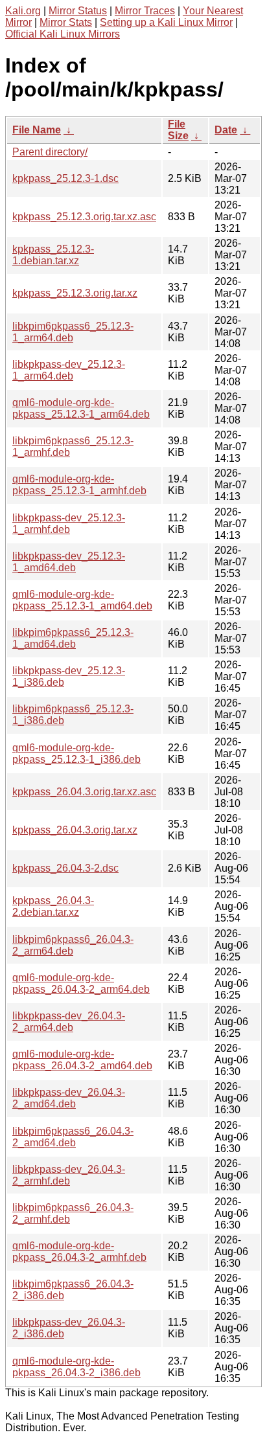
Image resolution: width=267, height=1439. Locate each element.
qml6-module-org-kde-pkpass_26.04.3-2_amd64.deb (82, 1059)
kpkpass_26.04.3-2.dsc (65, 868)
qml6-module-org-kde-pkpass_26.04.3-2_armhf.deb (79, 1251)
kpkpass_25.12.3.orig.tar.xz (74, 293)
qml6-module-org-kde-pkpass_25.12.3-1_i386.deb (76, 753)
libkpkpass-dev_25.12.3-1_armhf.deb (68, 523)
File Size (178, 130)
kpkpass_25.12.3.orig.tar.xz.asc (84, 216)
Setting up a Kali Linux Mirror (166, 22)
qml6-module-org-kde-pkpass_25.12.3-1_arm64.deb (81, 408)
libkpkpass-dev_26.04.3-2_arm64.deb (68, 1021)
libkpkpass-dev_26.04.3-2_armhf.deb (68, 1175)
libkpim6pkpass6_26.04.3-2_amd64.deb (73, 1137)
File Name (36, 129)
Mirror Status (78, 10)
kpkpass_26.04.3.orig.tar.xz (74, 829)
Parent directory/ (49, 151)
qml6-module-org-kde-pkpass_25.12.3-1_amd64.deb (82, 600)
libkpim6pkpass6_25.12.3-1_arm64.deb (73, 332)
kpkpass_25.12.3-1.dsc (65, 178)
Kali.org (23, 10)
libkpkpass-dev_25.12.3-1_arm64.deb (68, 370)
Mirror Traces (145, 10)
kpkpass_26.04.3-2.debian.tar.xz (53, 906)
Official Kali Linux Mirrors (62, 34)
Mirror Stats (66, 22)
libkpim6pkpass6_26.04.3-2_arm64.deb (73, 945)
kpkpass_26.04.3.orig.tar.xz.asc (84, 791)
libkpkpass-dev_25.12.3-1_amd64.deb (68, 561)
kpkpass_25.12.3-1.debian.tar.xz (53, 255)
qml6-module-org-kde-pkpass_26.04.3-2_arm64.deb (81, 983)
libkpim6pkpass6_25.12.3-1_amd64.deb (73, 638)
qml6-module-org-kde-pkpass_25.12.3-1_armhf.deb (79, 484)
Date (226, 129)
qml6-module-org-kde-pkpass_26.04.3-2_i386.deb (76, 1366)
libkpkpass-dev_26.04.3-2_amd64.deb (68, 1098)
